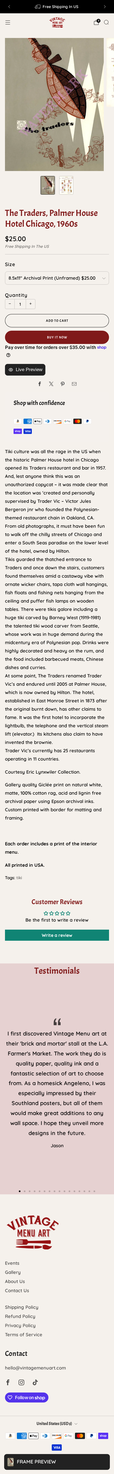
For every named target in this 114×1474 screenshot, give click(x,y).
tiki (19, 877)
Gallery (13, 1272)
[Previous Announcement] (9, 6)
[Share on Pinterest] (62, 384)
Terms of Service (23, 1334)
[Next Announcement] (105, 6)
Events (12, 1263)
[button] (19, 1191)
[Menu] (8, 22)
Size (10, 264)
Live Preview (29, 369)
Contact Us (17, 1290)
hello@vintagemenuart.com (35, 1368)
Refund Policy (20, 1316)
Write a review (57, 935)
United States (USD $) (54, 1423)
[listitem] (57, 6)
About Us (15, 1281)
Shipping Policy (21, 1307)
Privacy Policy (20, 1325)
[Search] (106, 22)
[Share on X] (51, 384)
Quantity (16, 295)
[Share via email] (74, 384)
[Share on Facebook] (39, 384)
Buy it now (57, 337)
